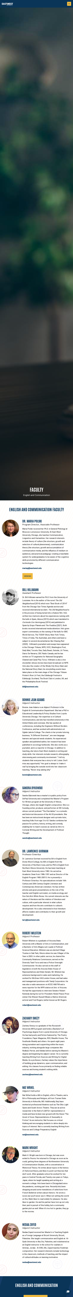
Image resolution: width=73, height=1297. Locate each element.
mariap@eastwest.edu (32, 568)
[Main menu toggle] (69, 4)
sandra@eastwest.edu (32, 838)
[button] (27, 576)
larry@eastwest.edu (31, 920)
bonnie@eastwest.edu (32, 775)
